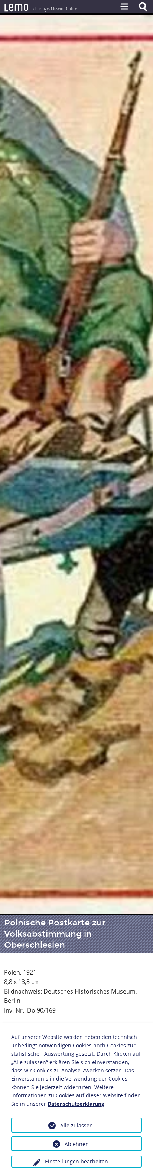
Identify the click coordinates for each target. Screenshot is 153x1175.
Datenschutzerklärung (76, 1103)
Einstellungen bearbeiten (76, 1161)
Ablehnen (77, 1143)
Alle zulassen (76, 1125)
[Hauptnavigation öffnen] (124, 6)
